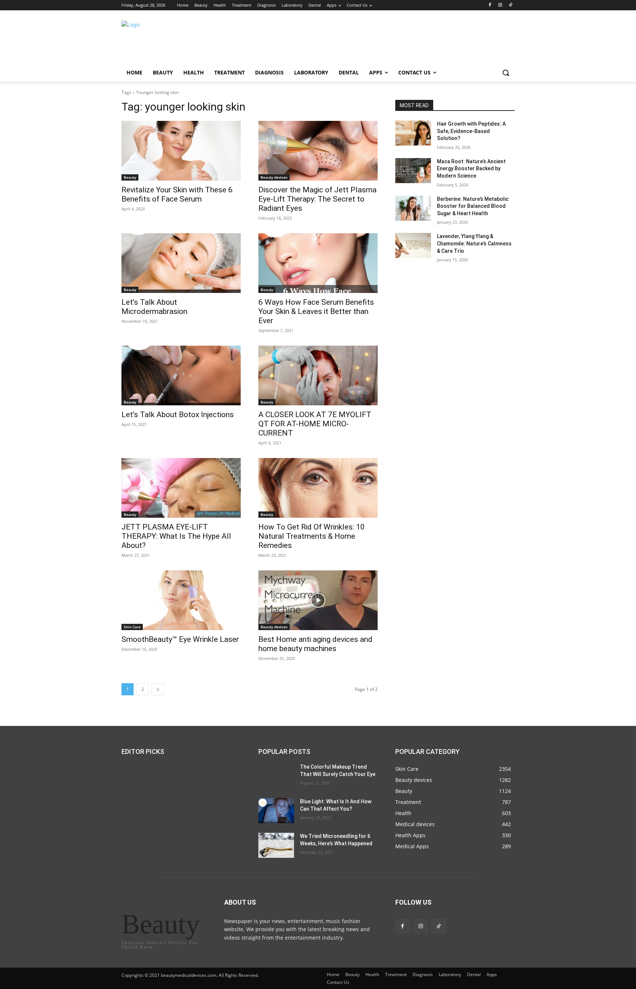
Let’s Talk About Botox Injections (177, 414)
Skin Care (132, 626)
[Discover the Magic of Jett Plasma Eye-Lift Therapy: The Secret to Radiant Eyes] (318, 151)
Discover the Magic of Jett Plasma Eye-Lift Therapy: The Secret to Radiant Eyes (317, 199)
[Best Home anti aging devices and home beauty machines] (318, 600)
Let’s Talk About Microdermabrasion (154, 307)
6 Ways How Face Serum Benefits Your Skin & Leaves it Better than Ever (316, 311)
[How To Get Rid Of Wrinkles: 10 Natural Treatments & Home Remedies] (318, 488)
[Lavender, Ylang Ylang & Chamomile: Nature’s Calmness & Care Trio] (413, 245)
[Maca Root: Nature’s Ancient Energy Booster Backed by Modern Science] (413, 170)
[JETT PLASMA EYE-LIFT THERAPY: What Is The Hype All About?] (181, 488)
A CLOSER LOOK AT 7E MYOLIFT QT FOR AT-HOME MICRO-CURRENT (314, 423)
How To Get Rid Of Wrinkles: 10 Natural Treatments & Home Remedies (311, 536)
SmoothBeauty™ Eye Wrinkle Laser (180, 639)
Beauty (130, 177)
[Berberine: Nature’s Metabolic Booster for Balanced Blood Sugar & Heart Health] (413, 208)
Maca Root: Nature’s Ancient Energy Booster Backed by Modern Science (471, 168)
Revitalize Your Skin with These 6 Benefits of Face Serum (177, 194)
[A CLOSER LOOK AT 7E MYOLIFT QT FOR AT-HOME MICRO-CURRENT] (318, 375)
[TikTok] (510, 5)
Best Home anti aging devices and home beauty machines (315, 644)
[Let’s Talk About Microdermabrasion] (181, 263)
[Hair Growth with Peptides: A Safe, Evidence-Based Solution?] (413, 133)
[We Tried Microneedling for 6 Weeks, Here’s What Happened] (276, 845)
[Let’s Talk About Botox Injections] (181, 375)
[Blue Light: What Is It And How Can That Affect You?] (276, 810)
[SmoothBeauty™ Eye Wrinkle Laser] (181, 600)
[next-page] (158, 689)
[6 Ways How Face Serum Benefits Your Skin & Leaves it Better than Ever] (318, 263)
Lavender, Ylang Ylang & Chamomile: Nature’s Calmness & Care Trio (474, 243)
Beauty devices (274, 177)
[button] (506, 72)
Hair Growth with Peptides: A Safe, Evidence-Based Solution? (471, 131)
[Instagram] (500, 5)
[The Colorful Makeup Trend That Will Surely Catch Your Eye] (276, 776)
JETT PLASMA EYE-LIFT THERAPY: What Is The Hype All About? (176, 536)
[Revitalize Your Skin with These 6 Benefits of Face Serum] (181, 151)
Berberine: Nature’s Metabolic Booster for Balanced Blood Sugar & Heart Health (473, 206)
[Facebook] (490, 5)
